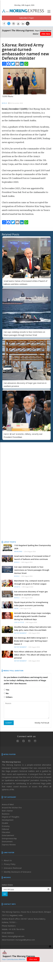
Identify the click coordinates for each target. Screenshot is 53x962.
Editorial (5, 829)
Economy (6, 826)
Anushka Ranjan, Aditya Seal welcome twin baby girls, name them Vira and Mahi (32, 628)
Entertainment (20, 633)
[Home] (24, 10)
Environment (7, 841)
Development (7, 820)
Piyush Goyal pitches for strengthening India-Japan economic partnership (31, 604)
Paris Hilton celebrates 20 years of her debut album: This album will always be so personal (32, 654)
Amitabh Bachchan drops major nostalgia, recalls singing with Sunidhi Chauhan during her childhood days (32, 616)
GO (4, 894)
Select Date (7, 885)
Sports (17, 587)
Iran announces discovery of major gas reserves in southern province (31, 593)
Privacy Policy (9, 864)
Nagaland (18, 551)
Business (5, 814)
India (16, 608)
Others (8, 697)
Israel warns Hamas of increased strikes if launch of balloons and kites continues (32, 557)
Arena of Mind (8, 804)
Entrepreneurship (9, 838)
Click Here (45, 34)
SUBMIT (8, 723)
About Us (8, 860)
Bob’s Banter (7, 810)
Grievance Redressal (12, 868)
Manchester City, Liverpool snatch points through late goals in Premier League (32, 582)
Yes (7, 689)
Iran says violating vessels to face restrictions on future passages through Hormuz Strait (31, 570)
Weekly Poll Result (42, 723)
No (7, 693)
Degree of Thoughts (10, 816)
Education (6, 832)
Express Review (9, 844)
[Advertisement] (17, 460)
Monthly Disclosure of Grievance (17, 872)
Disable (5, 823)
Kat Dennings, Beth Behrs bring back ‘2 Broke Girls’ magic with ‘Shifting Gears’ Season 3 (31, 641)
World (4, 103)
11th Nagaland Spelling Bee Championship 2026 (32, 547)
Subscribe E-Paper (26, 18)
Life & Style (19, 622)
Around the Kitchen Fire (12, 807)
